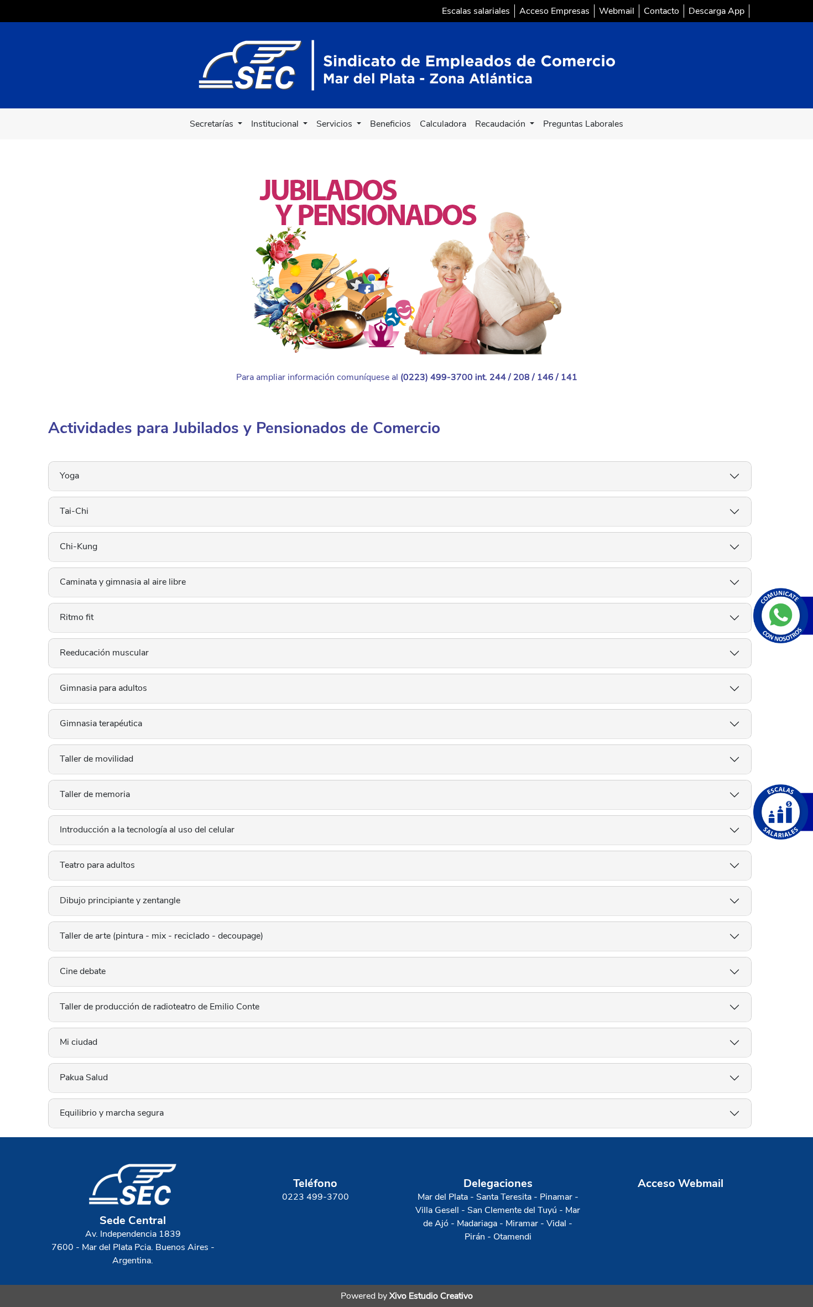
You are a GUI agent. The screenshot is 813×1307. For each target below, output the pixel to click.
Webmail (616, 11)
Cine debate (83, 971)
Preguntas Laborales (583, 124)
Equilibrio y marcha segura (112, 1113)
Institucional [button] (276, 124)
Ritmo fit (76, 617)
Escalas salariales (476, 11)
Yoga (69, 476)
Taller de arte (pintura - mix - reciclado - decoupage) (161, 936)
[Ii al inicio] (407, 65)
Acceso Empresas (554, 11)
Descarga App (716, 11)
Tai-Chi (74, 511)
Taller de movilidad (96, 759)
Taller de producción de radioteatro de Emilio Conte (159, 1007)
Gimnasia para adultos (103, 688)
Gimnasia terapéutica (101, 723)
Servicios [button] (335, 124)
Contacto (661, 11)
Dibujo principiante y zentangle (120, 900)
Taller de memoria (95, 794)
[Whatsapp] (783, 615)
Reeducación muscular (104, 653)
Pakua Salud (84, 1077)
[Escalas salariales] (783, 812)
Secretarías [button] (213, 124)
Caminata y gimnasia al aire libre (123, 582)
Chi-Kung (78, 546)
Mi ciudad (78, 1042)
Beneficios (390, 124)
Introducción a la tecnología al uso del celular (147, 830)
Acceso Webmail (680, 1183)
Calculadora (443, 124)
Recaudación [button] (501, 124)
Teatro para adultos (97, 865)
